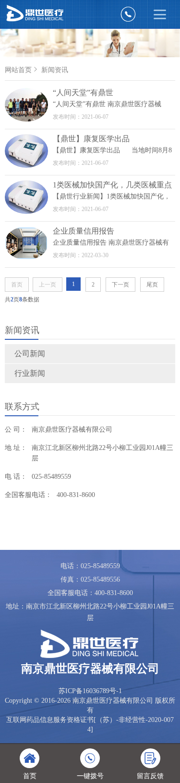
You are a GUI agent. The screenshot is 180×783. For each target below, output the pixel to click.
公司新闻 (29, 353)
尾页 (152, 284)
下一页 (120, 284)
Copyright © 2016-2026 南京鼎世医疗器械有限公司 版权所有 (90, 705)
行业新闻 (29, 373)
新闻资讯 (54, 70)
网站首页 (18, 70)
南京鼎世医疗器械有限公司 (72, 429)
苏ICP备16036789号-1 (90, 691)
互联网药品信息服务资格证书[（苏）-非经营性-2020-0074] (90, 724)
